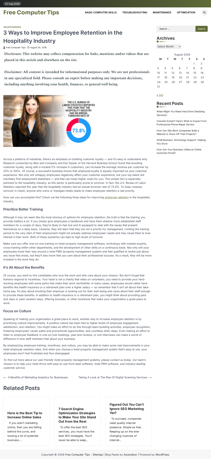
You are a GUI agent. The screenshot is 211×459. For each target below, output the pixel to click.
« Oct (160, 95)
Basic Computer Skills (101, 12)
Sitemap (98, 454)
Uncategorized (12, 27)
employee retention (117, 197)
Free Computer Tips (31, 12)
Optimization (186, 12)
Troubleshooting (134, 12)
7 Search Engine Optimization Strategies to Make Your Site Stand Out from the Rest (77, 415)
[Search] (204, 12)
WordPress (162, 454)
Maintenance (162, 12)
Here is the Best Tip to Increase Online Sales (24, 415)
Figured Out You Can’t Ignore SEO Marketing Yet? (127, 409)
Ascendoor (130, 454)
